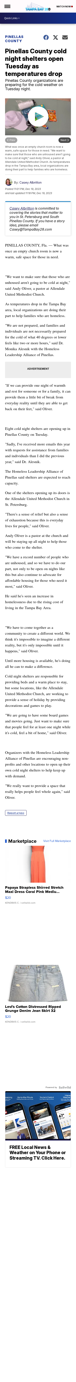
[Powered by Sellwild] (65, 1087)
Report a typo (15, 812)
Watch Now (63, 6)
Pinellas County (14, 39)
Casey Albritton (30, 182)
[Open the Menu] (7, 6)
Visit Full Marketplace (57, 841)
